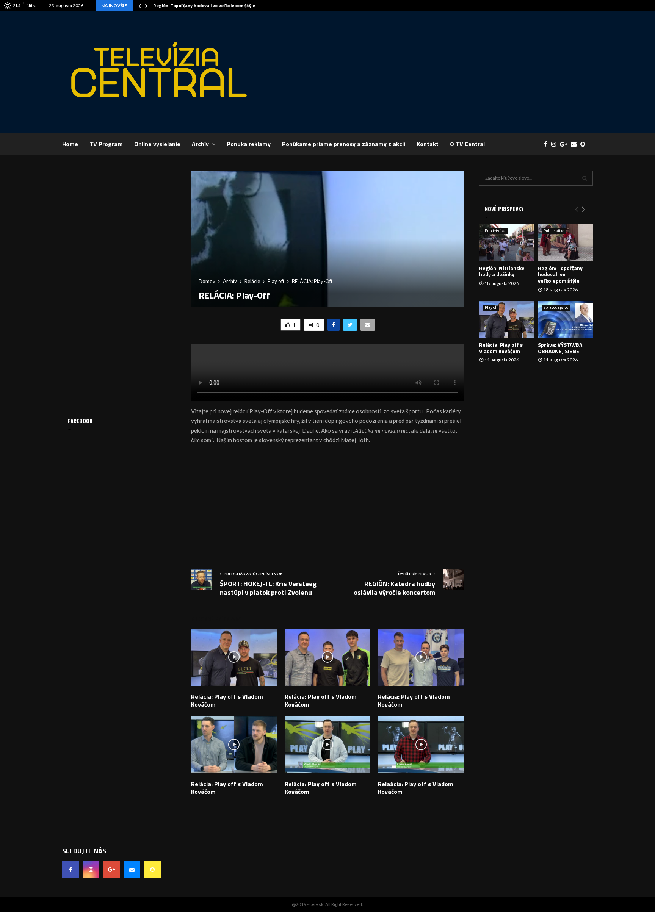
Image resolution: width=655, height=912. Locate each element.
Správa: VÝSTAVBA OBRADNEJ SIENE (560, 348)
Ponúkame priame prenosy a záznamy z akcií (343, 144)
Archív (200, 144)
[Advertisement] (455, 72)
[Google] (565, 144)
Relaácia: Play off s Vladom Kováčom (415, 787)
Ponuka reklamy (249, 144)
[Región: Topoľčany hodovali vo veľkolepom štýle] (565, 242)
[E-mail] (575, 144)
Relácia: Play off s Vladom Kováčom (227, 700)
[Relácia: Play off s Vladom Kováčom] (506, 319)
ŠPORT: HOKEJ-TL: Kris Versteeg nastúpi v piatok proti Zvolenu (268, 588)
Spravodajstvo (556, 307)
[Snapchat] (584, 144)
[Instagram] (555, 144)
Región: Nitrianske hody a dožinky (502, 271)
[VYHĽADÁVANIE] (585, 178)
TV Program (106, 144)
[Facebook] (547, 144)
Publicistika (495, 231)
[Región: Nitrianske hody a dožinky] (506, 242)
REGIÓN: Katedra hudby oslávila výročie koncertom (394, 588)
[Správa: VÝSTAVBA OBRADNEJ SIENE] (565, 319)
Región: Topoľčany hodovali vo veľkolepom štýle (204, 5)
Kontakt (428, 144)
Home (70, 144)
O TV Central (467, 144)
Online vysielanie (157, 144)
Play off (491, 307)
